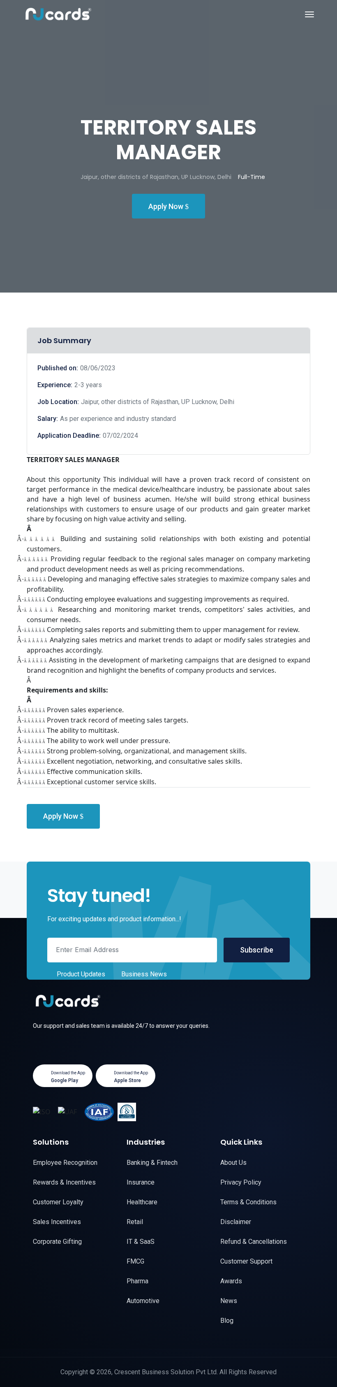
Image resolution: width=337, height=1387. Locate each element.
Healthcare (142, 1202)
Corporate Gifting (57, 1241)
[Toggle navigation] (309, 14)
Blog (226, 1320)
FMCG (135, 1261)
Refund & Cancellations (253, 1241)
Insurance (141, 1182)
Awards (231, 1281)
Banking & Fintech (152, 1162)
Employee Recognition (65, 1162)
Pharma (137, 1281)
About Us (233, 1162)
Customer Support (246, 1261)
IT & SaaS (141, 1241)
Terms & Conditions (248, 1202)
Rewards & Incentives (64, 1182)
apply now (166, 206)
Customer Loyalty (58, 1202)
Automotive (143, 1301)
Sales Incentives (57, 1222)
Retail (135, 1222)
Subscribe (256, 950)
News (228, 1301)
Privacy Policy (240, 1182)
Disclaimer (235, 1222)
